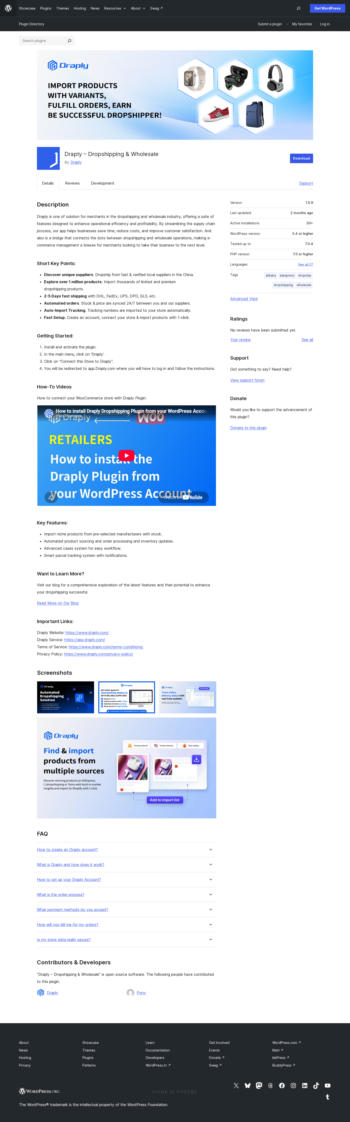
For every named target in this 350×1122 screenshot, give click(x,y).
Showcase (90, 1043)
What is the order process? (60, 894)
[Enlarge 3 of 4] (210, 687)
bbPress (281, 1058)
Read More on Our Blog (58, 603)
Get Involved (219, 1043)
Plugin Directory (31, 24)
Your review (240, 339)
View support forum (247, 380)
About (24, 1043)
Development (102, 183)
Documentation (158, 1050)
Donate (217, 1058)
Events (214, 1050)
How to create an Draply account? (67, 849)
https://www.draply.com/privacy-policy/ (98, 654)
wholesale (304, 285)
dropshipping (283, 285)
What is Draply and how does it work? (70, 864)
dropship (304, 275)
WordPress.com (286, 1043)
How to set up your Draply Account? (69, 879)
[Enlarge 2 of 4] (148, 687)
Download (301, 158)
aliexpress (287, 275)
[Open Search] (298, 8)
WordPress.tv (158, 1065)
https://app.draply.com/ (84, 639)
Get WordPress (328, 8)
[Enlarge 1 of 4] (87, 687)
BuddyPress (283, 1065)
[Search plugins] (69, 40)
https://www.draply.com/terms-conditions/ (106, 646)
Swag (215, 1065)
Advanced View (244, 298)
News (23, 1050)
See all (307, 339)
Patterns (89, 1065)
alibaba (271, 275)
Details (48, 183)
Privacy (25, 1065)
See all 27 (305, 264)
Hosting (25, 1058)
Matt (278, 1050)
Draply (76, 162)
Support (306, 183)
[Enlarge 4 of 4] (210, 723)
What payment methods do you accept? (72, 909)
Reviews (72, 183)
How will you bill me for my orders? (67, 924)
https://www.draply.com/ (87, 632)
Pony (141, 992)
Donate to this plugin (248, 427)
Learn (150, 1043)
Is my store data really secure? (64, 939)
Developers (155, 1058)
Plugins (88, 1058)
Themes (88, 1050)
